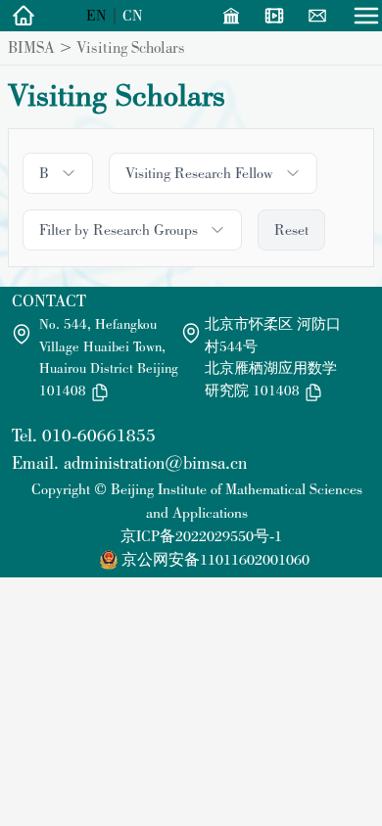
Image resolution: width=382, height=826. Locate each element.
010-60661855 (99, 435)
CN (132, 15)
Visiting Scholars (130, 47)
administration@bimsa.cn (155, 462)
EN (96, 15)
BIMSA (31, 47)
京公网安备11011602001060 (215, 559)
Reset (291, 229)
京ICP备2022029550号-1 (201, 536)
